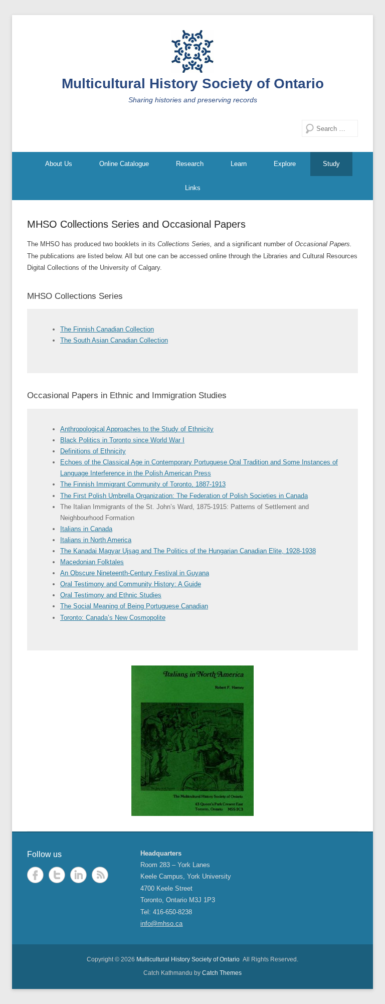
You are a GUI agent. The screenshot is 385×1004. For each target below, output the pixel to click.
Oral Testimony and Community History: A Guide (130, 584)
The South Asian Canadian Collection (114, 340)
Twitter (57, 875)
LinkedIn (78, 875)
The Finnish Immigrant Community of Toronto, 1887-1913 (143, 484)
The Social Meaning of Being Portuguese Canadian (134, 606)
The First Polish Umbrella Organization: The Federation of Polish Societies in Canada (184, 495)
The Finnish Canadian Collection (107, 329)
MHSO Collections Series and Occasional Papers (136, 224)
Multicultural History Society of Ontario (193, 83)
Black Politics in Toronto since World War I (122, 440)
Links (193, 188)
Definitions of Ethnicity (93, 451)
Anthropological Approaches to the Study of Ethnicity (137, 429)
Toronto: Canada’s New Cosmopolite (112, 617)
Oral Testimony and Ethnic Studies (110, 595)
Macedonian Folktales (92, 562)
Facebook (35, 875)
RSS (100, 875)
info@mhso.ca (161, 923)
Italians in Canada (86, 529)
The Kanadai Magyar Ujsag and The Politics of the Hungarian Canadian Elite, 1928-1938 (188, 551)
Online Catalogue (124, 164)
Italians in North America (95, 540)
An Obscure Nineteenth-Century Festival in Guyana (134, 573)
